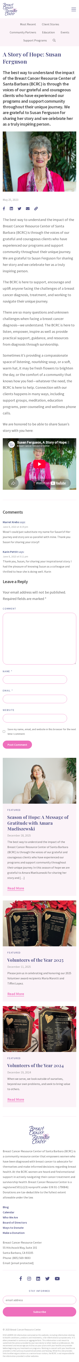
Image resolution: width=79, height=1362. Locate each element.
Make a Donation (14, 1233)
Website (8, 710)
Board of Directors (15, 1222)
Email (8, 690)
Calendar (8, 1212)
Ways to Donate (13, 1227)
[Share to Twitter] (19, 208)
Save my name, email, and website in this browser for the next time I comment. (42, 731)
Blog (6, 1207)
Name (7, 671)
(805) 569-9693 (21, 1258)
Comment (9, 608)
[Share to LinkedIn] (11, 208)
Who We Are (10, 1217)
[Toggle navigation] (73, 9)
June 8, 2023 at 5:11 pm (15, 556)
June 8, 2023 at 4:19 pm (15, 526)
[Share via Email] (28, 208)
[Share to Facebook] (4, 208)
